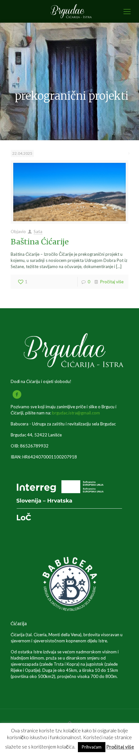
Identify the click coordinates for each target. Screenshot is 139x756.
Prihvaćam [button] (92, 747)
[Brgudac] (69, 11)
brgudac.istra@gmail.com (76, 412)
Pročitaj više (111, 281)
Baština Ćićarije (40, 241)
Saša (38, 231)
